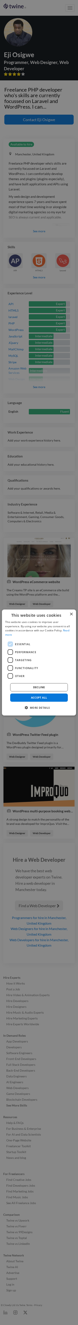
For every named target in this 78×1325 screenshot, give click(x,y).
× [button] (71, 614)
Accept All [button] (39, 697)
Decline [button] (39, 687)
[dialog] (39, 662)
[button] (39, 707)
